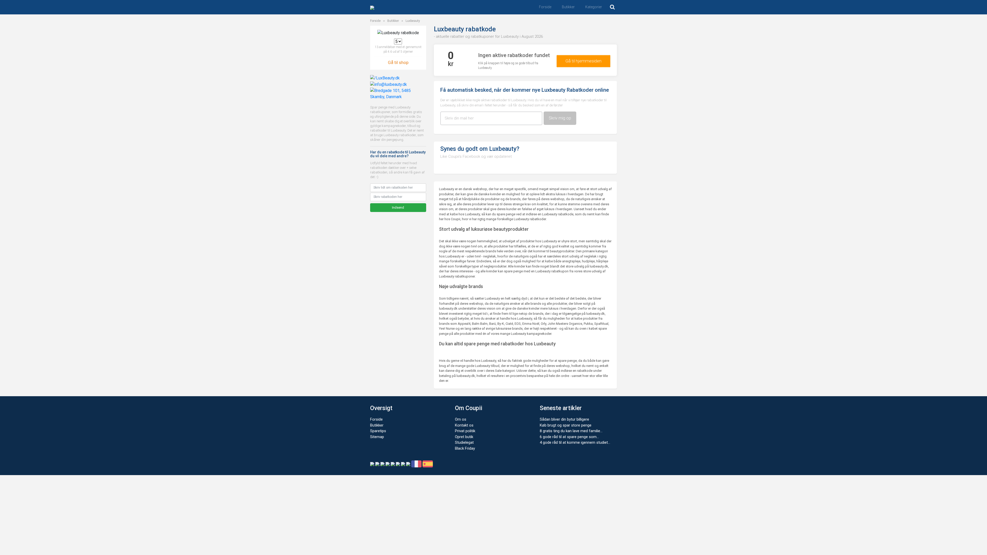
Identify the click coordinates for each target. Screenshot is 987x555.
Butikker (568, 7)
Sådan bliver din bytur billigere (564, 419)
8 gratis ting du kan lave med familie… (571, 431)
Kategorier (593, 7)
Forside (545, 7)
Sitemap (377, 436)
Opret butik (464, 436)
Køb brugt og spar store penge (565, 425)
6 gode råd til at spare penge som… (569, 436)
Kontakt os (464, 425)
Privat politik (465, 431)
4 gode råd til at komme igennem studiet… (575, 442)
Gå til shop (398, 62)
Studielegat (464, 442)
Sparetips (378, 431)
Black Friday (465, 448)
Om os (460, 419)
